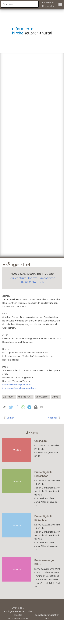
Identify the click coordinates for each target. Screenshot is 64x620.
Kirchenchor (48, 6)
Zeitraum (8, 397)
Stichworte (41, 397)
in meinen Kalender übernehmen (19, 388)
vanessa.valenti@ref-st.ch (16, 384)
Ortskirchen (48, 3)
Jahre (55, 397)
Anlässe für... (24, 397)
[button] (11, 407)
